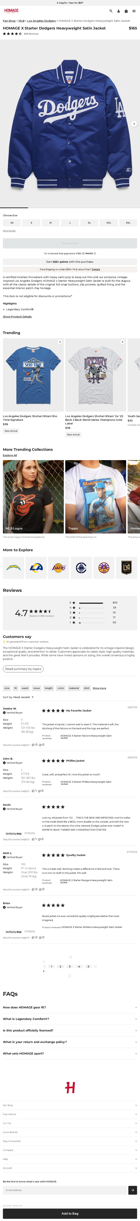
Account (7, 1168)
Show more (99, 688)
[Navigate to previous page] (70, 962)
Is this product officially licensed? (28, 1030)
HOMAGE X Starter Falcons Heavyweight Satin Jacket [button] (86, 736)
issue (36, 688)
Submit (133, 1190)
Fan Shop (9, 21)
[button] (126, 11)
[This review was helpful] (33, 744)
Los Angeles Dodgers (41, 21)
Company (8, 1150)
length (48, 688)
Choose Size (70, 243)
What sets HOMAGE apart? (23, 1053)
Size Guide (9, 230)
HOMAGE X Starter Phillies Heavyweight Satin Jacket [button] (86, 782)
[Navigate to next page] (70, 971)
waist (25, 688)
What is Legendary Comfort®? (26, 1019)
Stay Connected (11, 1141)
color (61, 688)
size (7, 688)
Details (96, 269)
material (74, 688)
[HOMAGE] (11, 11)
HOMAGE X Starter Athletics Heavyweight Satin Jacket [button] (92, 927)
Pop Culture (9, 1114)
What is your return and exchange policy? (35, 1042)
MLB (21, 21)
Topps (73, 528)
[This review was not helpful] (40, 744)
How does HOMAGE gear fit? (24, 1007)
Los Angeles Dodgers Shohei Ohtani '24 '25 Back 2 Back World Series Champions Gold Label (94, 420)
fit (15, 688)
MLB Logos (14, 528)
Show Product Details (17, 316)
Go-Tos (7, 1123)
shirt (86, 688)
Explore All (10, 455)
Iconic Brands (10, 1132)
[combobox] (18, 697)
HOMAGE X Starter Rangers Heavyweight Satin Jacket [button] (86, 881)
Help (5, 1159)
